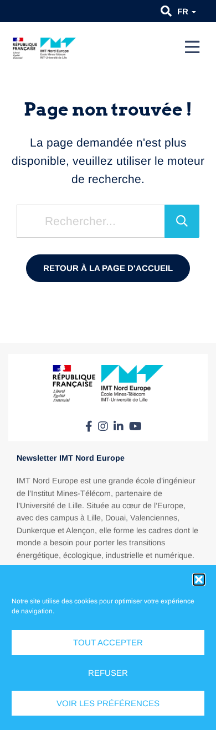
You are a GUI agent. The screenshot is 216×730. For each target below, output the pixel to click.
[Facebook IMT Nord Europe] (88, 426)
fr (184, 11)
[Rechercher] (181, 221)
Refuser (108, 672)
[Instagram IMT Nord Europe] (103, 426)
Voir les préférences (108, 703)
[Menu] (192, 47)
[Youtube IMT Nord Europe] (135, 426)
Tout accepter (108, 642)
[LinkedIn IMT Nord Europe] (119, 426)
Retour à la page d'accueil (108, 268)
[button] (198, 579)
